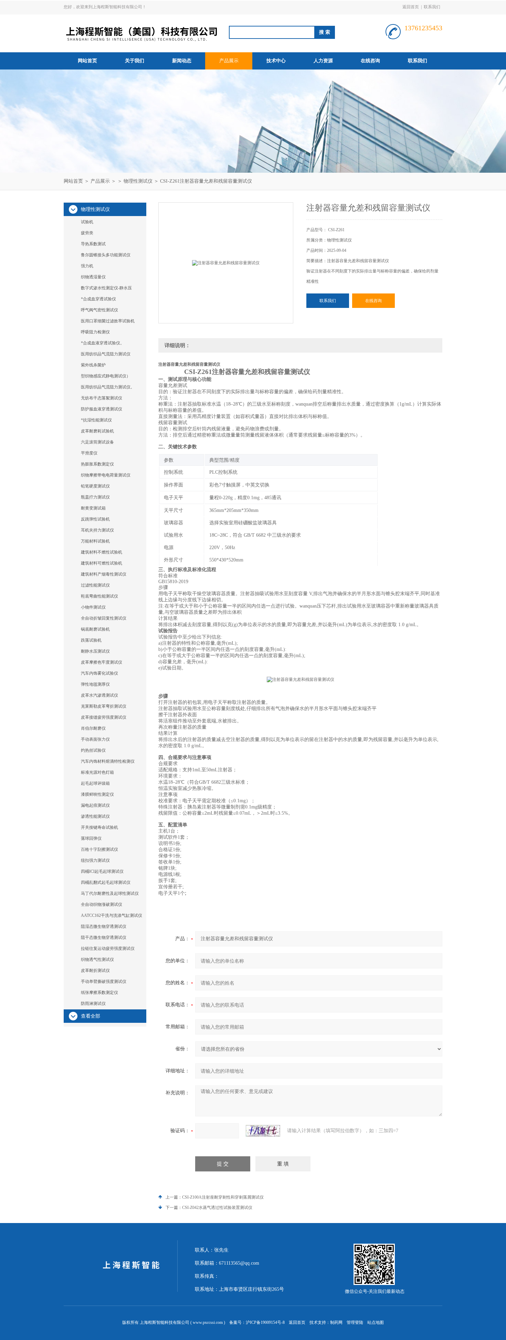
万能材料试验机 (95, 541)
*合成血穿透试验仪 (98, 299)
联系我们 (432, 6)
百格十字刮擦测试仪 (99, 849)
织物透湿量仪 (93, 277)
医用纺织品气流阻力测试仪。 (108, 387)
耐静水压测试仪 (95, 651)
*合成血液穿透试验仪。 (102, 343)
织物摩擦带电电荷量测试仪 (105, 475)
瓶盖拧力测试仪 (95, 497)
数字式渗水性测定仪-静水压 (106, 288)
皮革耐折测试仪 (95, 970)
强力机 (87, 266)
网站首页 (87, 60)
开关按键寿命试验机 (99, 827)
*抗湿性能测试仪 (96, 420)
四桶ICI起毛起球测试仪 (102, 871)
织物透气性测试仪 (97, 959)
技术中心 (276, 60)
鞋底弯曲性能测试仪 (99, 596)
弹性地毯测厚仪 (95, 684)
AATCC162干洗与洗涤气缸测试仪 (111, 915)
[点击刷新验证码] (263, 1131)
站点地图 (375, 1322)
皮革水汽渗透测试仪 (99, 695)
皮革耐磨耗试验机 (97, 431)
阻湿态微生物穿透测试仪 (103, 926)
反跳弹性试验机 (95, 519)
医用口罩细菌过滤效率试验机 (108, 321)
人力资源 (323, 60)
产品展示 (229, 60)
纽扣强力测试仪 (95, 860)
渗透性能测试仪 (95, 816)
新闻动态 (181, 60)
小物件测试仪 (93, 607)
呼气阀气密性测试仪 (99, 310)
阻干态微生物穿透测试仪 (103, 937)
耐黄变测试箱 (93, 508)
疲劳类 (87, 233)
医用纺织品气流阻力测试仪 (105, 354)
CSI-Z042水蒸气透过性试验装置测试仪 (217, 1207)
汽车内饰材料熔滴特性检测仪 (108, 761)
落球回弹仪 (91, 838)
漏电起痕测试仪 (95, 805)
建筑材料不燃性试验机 (101, 552)
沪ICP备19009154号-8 (265, 1322)
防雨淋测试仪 (93, 1003)
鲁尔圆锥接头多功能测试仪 (105, 255)
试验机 (87, 221)
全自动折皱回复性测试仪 (103, 618)
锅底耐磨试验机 (95, 629)
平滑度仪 (89, 453)
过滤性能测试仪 (95, 585)
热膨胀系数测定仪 (97, 464)
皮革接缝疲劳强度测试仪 (103, 717)
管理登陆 (355, 1322)
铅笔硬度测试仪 (95, 486)
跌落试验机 (91, 640)
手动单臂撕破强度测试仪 (103, 981)
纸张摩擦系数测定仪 (99, 992)
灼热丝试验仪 (93, 750)
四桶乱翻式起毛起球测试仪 (105, 882)
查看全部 (90, 1016)
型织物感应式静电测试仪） (105, 376)
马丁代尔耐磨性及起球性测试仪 (110, 893)
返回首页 (410, 6)
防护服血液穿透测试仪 (101, 409)
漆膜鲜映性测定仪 (97, 794)
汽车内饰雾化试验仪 (99, 673)
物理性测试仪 (138, 181)
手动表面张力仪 (95, 739)
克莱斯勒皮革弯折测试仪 (103, 706)
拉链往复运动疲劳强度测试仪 (108, 948)
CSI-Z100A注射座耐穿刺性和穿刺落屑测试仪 (223, 1197)
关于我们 (134, 60)
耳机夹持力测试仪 (97, 530)
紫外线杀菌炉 (93, 365)
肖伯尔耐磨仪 (93, 728)
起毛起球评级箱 (95, 783)
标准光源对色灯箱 (97, 772)
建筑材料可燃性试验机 (101, 563)
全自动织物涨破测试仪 (101, 904)
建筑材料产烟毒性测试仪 (103, 574)
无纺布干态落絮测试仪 (101, 398)
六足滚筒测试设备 (97, 442)
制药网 (336, 1322)
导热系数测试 (93, 244)
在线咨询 (370, 60)
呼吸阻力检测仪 (95, 332)
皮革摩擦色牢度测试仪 (101, 662)
